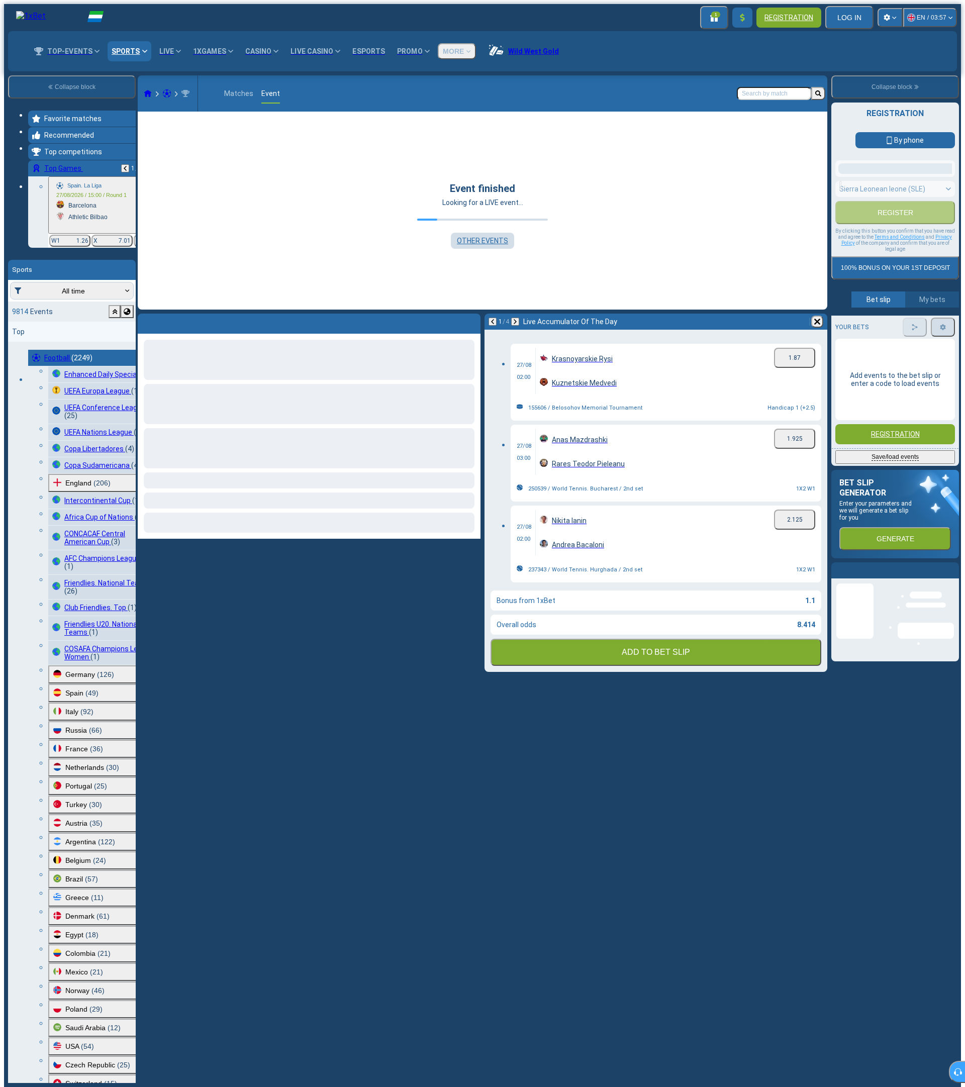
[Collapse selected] (115, 311)
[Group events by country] (127, 311)
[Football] (167, 93)
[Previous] (125, 168)
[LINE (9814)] (148, 93)
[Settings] (890, 17)
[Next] (515, 322)
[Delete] (817, 322)
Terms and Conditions (900, 270)
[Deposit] (742, 18)
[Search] (818, 93)
